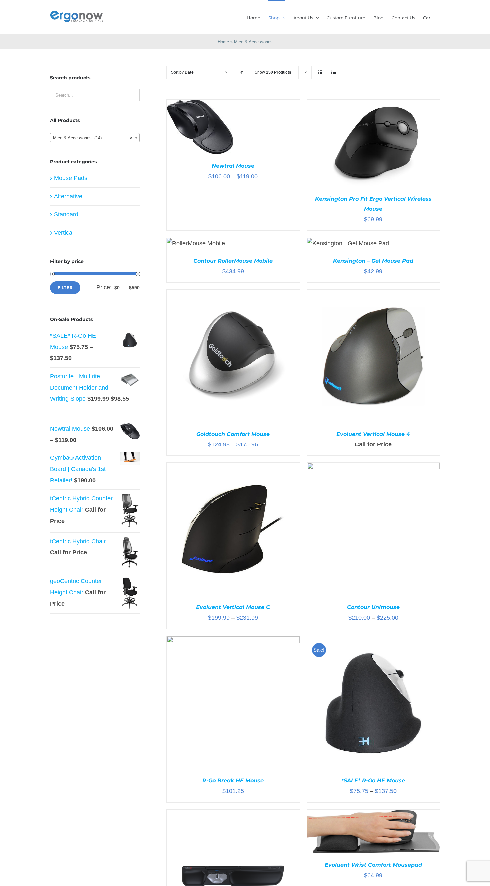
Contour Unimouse (373, 607)
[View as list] (333, 72)
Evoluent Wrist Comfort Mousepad (373, 865)
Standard (66, 214)
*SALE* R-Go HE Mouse (373, 780)
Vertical (64, 232)
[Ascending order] (241, 72)
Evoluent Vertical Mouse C (233, 607)
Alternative (68, 196)
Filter (65, 287)
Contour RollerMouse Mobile (233, 261)
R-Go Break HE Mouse (233, 780)
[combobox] (95, 137)
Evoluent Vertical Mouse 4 (373, 434)
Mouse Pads (70, 178)
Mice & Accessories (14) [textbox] (93, 137)
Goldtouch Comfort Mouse (233, 434)
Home (223, 41)
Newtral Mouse (233, 166)
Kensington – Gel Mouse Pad (373, 261)
